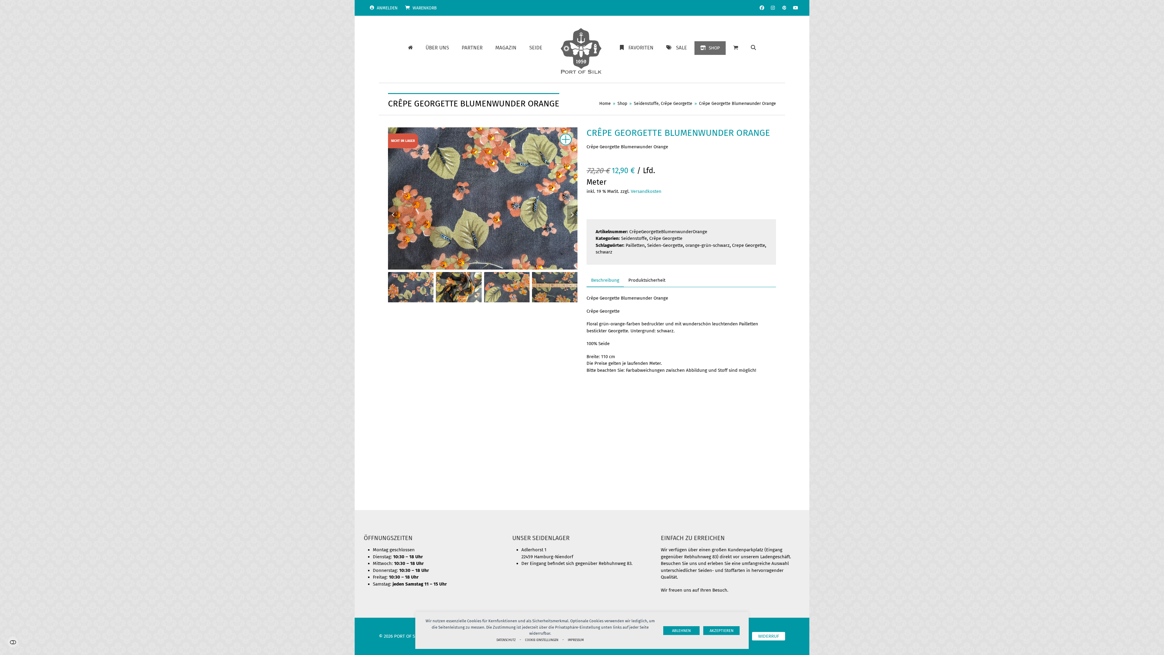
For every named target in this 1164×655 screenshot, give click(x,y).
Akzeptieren (722, 630)
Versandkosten (646, 191)
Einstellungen (13, 642)
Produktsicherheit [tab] (646, 280)
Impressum (576, 640)
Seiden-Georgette (665, 245)
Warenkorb (425, 8)
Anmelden (387, 8)
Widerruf (768, 636)
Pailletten (635, 245)
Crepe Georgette (748, 245)
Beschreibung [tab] (605, 280)
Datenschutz (506, 640)
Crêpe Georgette (665, 238)
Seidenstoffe (634, 238)
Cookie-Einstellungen (541, 640)
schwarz (604, 252)
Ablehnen (681, 630)
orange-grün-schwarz (707, 245)
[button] (753, 47)
